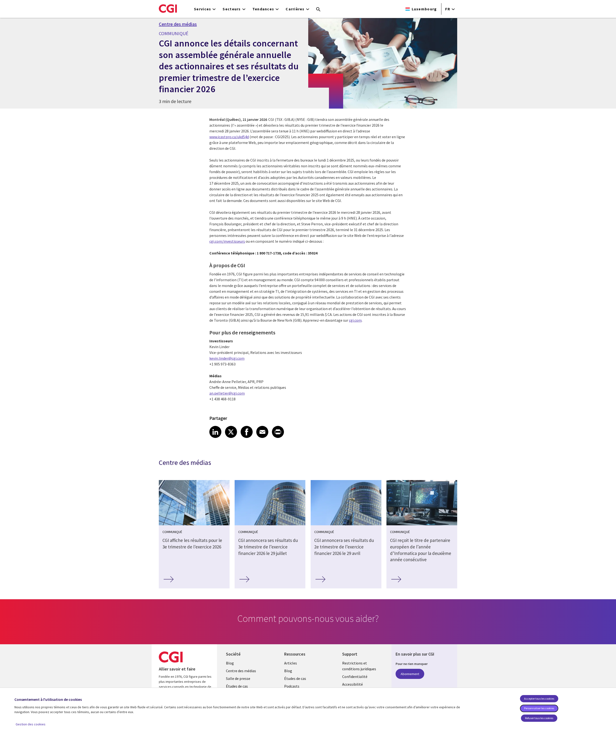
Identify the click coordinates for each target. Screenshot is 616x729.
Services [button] (202, 9)
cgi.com (355, 320)
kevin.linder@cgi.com (226, 358)
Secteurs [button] (232, 9)
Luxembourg (424, 9)
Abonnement (410, 674)
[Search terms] (318, 10)
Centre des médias (178, 24)
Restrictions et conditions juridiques (359, 666)
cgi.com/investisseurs (227, 241)
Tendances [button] (263, 9)
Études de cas (237, 686)
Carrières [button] (295, 9)
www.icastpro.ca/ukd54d (229, 136)
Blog (230, 663)
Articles (290, 663)
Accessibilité (352, 684)
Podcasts (291, 686)
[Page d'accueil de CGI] (168, 8)
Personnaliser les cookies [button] (539, 708)
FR (447, 9)
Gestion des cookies (30, 724)
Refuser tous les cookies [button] (539, 718)
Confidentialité (354, 676)
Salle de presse (238, 678)
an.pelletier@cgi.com (227, 393)
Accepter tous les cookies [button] (539, 698)
